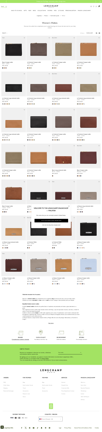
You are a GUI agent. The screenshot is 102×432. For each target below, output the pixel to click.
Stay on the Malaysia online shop (51, 225)
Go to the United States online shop (51, 220)
